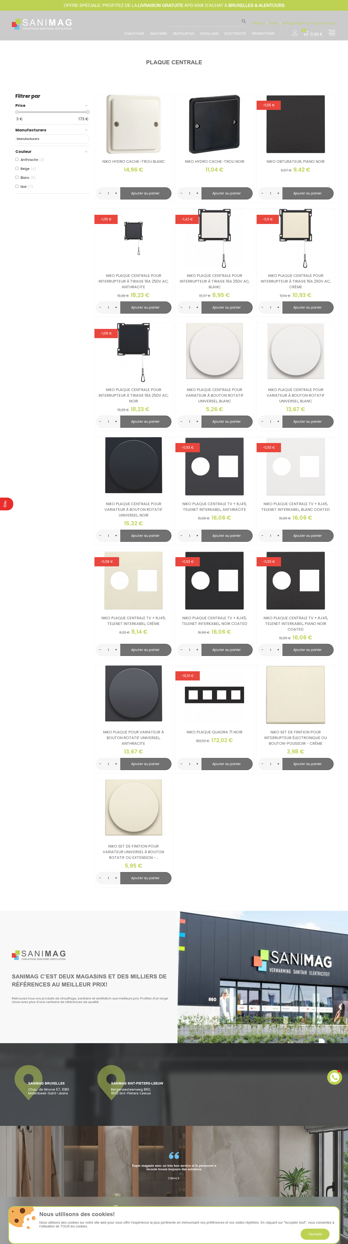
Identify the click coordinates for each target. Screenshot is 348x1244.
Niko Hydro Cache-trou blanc (133, 161)
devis (273, 23)
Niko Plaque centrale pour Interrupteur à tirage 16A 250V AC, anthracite (133, 281)
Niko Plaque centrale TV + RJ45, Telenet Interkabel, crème (133, 620)
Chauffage (134, 33)
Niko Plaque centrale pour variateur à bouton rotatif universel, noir (133, 509)
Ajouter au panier (145, 193)
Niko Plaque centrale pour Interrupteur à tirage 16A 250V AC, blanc (215, 281)
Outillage (209, 33)
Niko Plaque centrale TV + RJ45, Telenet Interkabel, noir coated (214, 620)
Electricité (235, 33)
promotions (263, 33)
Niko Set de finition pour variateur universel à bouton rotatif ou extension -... (133, 852)
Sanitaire (158, 33)
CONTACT (258, 23)
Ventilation (183, 33)
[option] (174, 1166)
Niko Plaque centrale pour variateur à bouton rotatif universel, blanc (215, 395)
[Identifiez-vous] (295, 31)
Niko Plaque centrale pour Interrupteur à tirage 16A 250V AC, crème (295, 281)
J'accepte (315, 1234)
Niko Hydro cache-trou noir (214, 161)
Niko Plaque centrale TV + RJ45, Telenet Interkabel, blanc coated (295, 506)
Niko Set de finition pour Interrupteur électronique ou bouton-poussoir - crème (295, 737)
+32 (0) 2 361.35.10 (323, 23)
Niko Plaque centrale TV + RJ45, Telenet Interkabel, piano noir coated (295, 623)
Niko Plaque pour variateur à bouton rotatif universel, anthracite (133, 737)
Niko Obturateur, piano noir (296, 161)
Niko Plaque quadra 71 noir (214, 732)
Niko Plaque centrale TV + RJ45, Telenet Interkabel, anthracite (214, 506)
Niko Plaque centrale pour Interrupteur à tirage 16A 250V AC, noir (133, 395)
